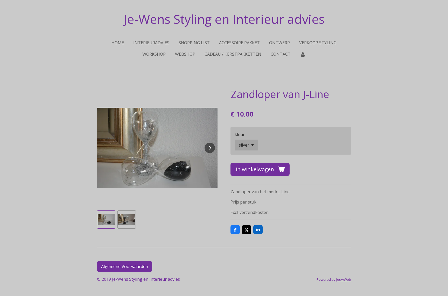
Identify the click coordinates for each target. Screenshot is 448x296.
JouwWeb (343, 279)
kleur (240, 134)
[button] (106, 219)
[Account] (303, 54)
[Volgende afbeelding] (210, 148)
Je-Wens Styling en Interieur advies (224, 19)
